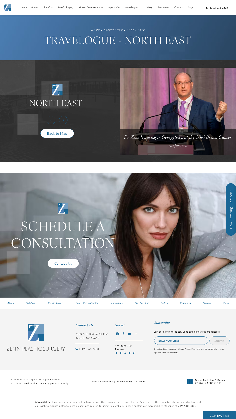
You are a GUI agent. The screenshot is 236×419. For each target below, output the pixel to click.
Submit (219, 340)
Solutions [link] (48, 7)
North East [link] (136, 30)
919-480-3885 (187, 406)
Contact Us (63, 263)
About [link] (34, 7)
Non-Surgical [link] (132, 7)
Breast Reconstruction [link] (91, 7)
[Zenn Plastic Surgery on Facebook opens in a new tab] (123, 334)
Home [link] (23, 7)
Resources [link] (163, 7)
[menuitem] (23, 7)
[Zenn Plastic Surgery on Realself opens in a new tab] (135, 334)
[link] (217, 7)
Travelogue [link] (113, 30)
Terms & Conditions (101, 381)
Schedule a (63, 236)
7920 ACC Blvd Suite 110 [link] (91, 336)
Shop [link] (190, 7)
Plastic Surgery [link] (66, 7)
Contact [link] (178, 7)
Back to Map (57, 133)
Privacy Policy (125, 381)
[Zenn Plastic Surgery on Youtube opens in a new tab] (129, 334)
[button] (51, 120)
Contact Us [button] (219, 415)
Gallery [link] (148, 7)
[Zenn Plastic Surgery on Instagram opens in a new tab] (117, 334)
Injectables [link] (114, 7)
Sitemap (140, 381)
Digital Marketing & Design (210, 381)
